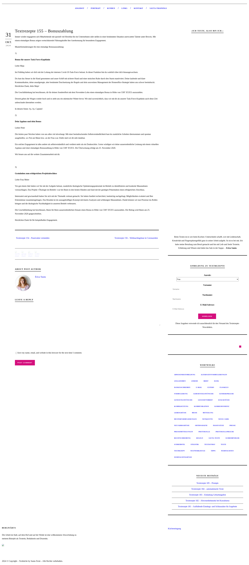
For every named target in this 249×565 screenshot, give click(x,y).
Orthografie (201, 425)
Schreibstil (179, 444)
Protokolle (204, 431)
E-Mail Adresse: (207, 305)
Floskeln (224, 387)
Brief (206, 381)
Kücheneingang (174, 528)
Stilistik (195, 444)
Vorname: (207, 285)
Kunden (111, 8)
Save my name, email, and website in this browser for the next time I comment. (50, 353)
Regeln (199, 438)
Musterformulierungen (185, 419)
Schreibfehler (232, 438)
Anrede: (207, 275)
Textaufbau (209, 444)
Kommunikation (201, 406)
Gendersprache (226, 394)
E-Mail (199, 387)
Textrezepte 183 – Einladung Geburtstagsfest (207, 495)
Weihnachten (227, 451)
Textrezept (179, 451)
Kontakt (138, 8)
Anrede (194, 381)
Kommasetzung (181, 406)
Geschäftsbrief (205, 400)
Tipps (213, 451)
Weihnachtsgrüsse (183, 457)
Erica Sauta (40, 276)
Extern (211, 387)
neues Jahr (223, 419)
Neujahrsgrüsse (181, 425)
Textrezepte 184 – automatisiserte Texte (207, 489)
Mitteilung (208, 412)
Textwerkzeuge (197, 451)
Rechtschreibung (182, 438)
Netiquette (207, 419)
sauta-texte (214, 438)
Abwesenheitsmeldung (184, 374)
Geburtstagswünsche (203, 394)
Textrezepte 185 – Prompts (207, 483)
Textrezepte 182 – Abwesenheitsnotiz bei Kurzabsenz (207, 501)
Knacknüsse (224, 400)
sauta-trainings (158, 8)
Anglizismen (180, 381)
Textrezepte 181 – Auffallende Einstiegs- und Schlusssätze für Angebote (207, 506)
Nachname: (207, 295)
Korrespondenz (222, 406)
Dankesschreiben (182, 387)
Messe (194, 412)
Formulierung (181, 394)
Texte (223, 444)
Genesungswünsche (183, 400)
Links (124, 8)
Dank (216, 381)
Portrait (96, 8)
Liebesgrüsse (180, 412)
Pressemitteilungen (183, 431)
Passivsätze (218, 425)
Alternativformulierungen (214, 374)
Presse (233, 425)
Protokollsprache (225, 431)
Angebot (79, 8)
